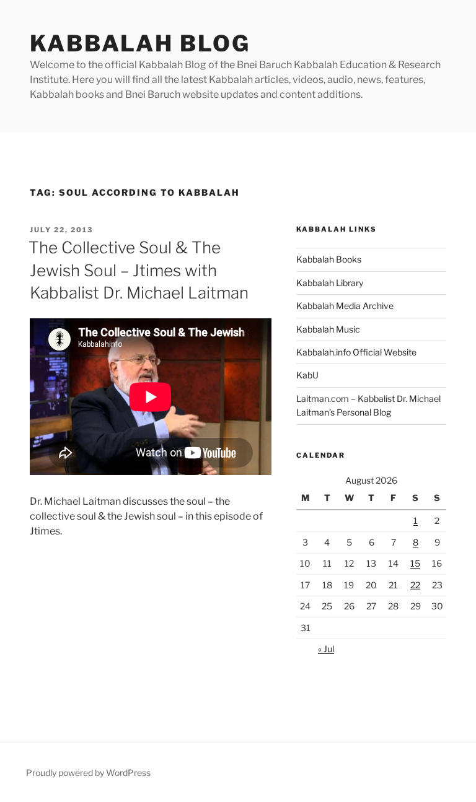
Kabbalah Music (328, 329)
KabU (307, 375)
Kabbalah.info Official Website (356, 352)
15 (415, 563)
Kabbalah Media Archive (345, 305)
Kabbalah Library (329, 282)
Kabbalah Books (328, 259)
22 (415, 585)
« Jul (326, 648)
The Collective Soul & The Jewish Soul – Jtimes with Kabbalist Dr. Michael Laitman (139, 270)
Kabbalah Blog (140, 43)
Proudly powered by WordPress (88, 772)
